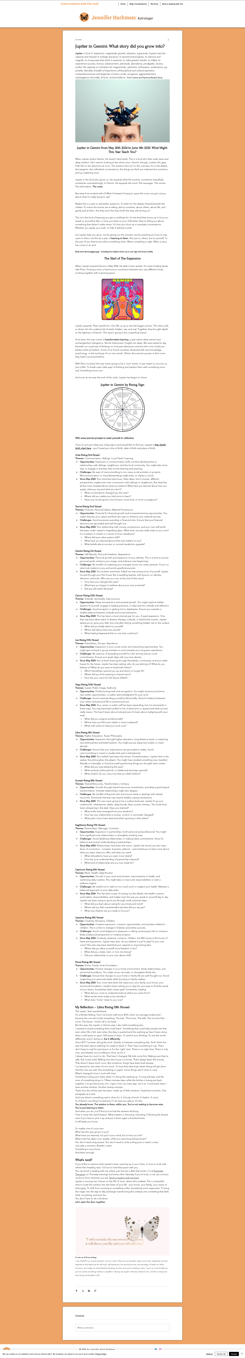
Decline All (221, 1354)
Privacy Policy (100, 1354)
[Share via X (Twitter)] (83, 1290)
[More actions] (168, 39)
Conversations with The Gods (80, 4)
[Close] (241, 1354)
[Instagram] (160, 1349)
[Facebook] (155, 1349)
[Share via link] (95, 1290)
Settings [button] (209, 1354)
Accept (234, 1354)
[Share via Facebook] (76, 1290)
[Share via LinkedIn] (89, 1290)
